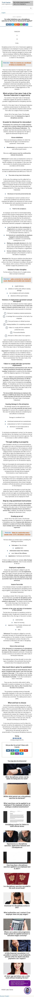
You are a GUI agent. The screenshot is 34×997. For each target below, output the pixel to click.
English (3, 12)
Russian (2, 996)
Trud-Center (6, 2)
